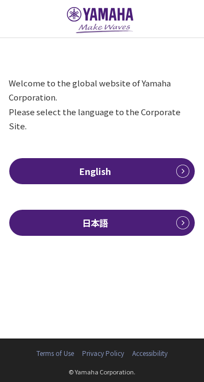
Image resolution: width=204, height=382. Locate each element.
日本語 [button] (95, 222)
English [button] (95, 171)
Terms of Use (55, 353)
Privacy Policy (103, 353)
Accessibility (150, 353)
